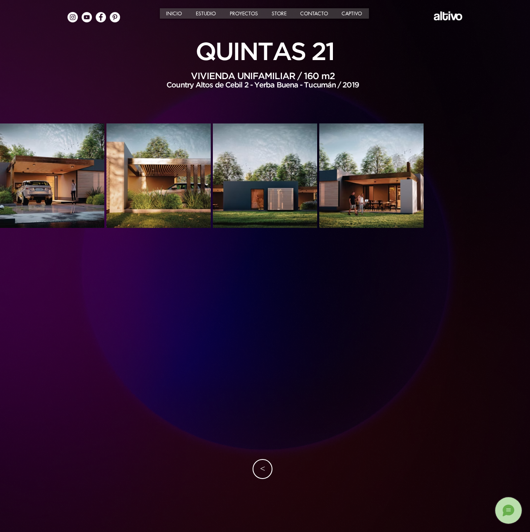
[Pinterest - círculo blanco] (115, 17)
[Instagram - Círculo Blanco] (72, 17)
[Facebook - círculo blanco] (101, 17)
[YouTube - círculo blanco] (87, 17)
